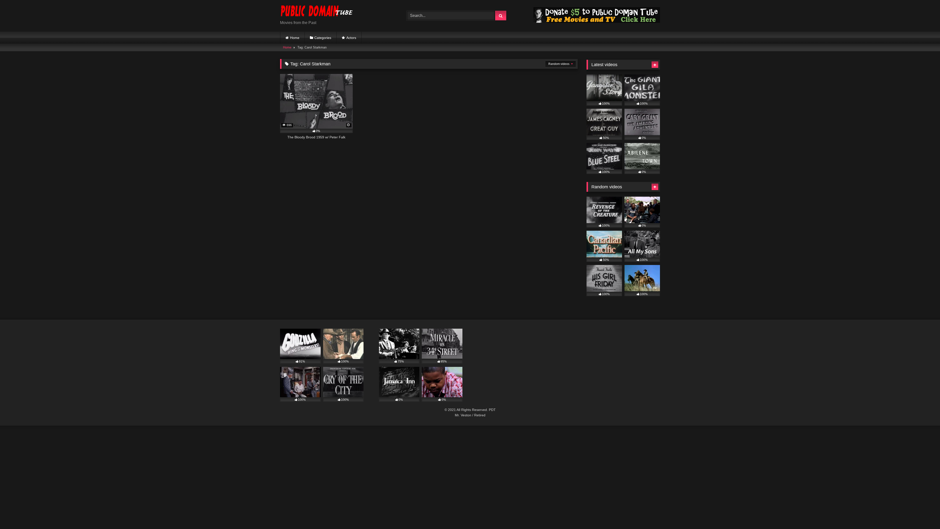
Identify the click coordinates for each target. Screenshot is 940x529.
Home (294, 38)
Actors (351, 38)
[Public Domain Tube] (316, 12)
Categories (322, 38)
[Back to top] (924, 514)
